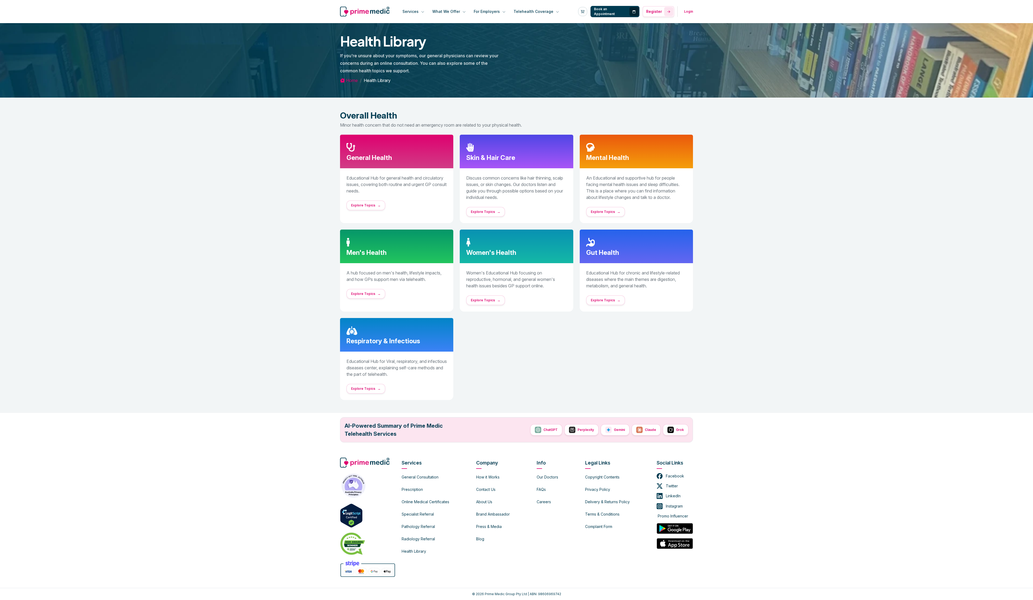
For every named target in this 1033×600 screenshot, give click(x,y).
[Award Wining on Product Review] (351, 543)
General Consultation (420, 477)
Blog (480, 539)
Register (654, 11)
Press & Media (489, 526)
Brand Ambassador (493, 514)
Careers (544, 501)
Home (351, 80)
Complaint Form (598, 526)
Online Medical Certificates (425, 501)
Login (688, 11)
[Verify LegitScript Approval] (351, 515)
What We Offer (446, 11)
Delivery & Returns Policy (607, 501)
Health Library (414, 551)
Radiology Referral (418, 539)
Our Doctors (547, 477)
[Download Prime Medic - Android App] (675, 528)
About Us (484, 501)
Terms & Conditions (602, 514)
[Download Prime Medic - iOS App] (675, 543)
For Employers (487, 11)
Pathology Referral (418, 526)
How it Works (488, 477)
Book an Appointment (604, 11)
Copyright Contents (602, 477)
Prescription (412, 489)
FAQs (541, 489)
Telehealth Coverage (534, 11)
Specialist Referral (418, 514)
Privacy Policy (597, 489)
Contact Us (486, 489)
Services (411, 11)
